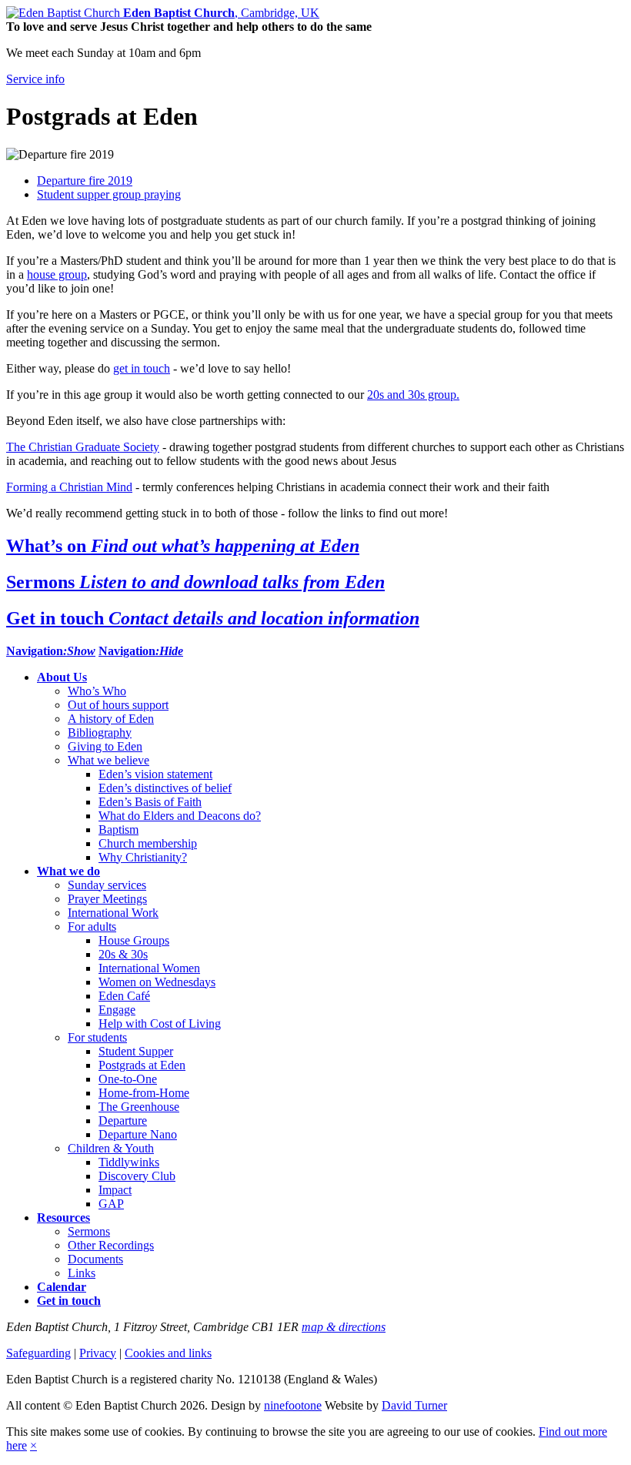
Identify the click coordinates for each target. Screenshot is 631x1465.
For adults (92, 926)
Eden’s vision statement (155, 774)
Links (81, 1272)
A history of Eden (111, 718)
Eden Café (124, 995)
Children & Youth (111, 1148)
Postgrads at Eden (141, 1065)
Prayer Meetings (107, 898)
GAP (111, 1203)
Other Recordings (111, 1245)
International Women (149, 968)
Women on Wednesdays (156, 981)
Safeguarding (38, 1353)
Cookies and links (168, 1353)
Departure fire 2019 (84, 180)
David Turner (414, 1405)
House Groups (133, 940)
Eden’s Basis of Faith (150, 801)
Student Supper (135, 1051)
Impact (115, 1189)
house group (57, 274)
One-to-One (127, 1078)
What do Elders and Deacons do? (179, 815)
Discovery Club (136, 1175)
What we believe (108, 760)
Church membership (147, 843)
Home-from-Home (143, 1092)
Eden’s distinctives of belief (165, 787)
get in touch (141, 368)
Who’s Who (97, 690)
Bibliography (100, 732)
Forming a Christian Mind (69, 486)
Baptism (118, 829)
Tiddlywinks (128, 1162)
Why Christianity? (142, 857)
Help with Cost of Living (159, 1023)
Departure (122, 1120)
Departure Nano (137, 1134)
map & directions (344, 1326)
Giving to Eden (105, 746)
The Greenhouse (138, 1106)
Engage (116, 1009)
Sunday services (107, 884)
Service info (35, 78)
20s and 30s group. (413, 394)
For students (97, 1037)
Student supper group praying (109, 194)
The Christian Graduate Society (82, 446)
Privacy (97, 1353)
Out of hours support (118, 704)
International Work (113, 912)
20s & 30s (123, 954)
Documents (95, 1259)
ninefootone (293, 1405)
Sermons (89, 1231)
